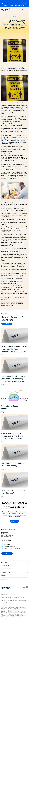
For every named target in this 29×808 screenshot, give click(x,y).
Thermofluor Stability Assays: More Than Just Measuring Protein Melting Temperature (13, 378)
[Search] (23, 9)
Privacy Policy (4, 594)
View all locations (6, 540)
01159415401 (7, 544)
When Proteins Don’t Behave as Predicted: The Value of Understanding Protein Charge (14, 349)
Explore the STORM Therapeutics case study (14, 5)
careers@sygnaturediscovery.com (12, 548)
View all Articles (7, 324)
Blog (14, 16)
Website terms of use (6, 597)
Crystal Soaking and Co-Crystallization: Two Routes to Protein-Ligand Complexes (13, 436)
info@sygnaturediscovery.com (11, 546)
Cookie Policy (13, 594)
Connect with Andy (10, 303)
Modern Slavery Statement (19, 597)
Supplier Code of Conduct (7, 600)
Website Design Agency (21, 600)
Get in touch (14, 521)
